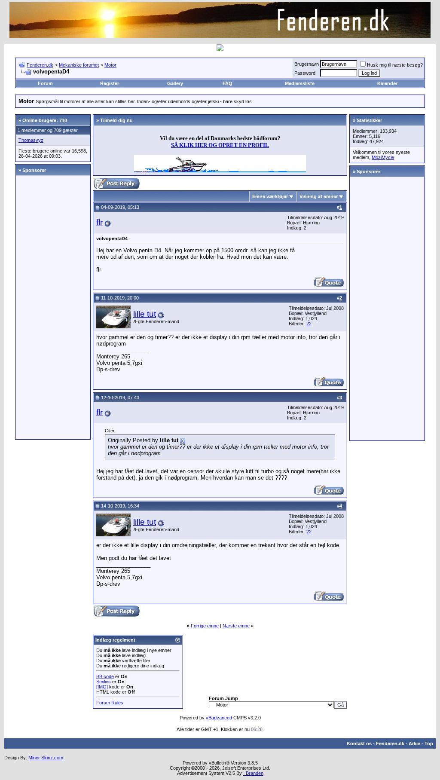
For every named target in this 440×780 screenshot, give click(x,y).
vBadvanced (219, 717)
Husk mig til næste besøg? (395, 64)
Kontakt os (359, 743)
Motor (110, 64)
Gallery (175, 83)
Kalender (387, 83)
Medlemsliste (300, 83)
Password (304, 73)
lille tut (144, 313)
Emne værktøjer (270, 196)
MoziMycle (383, 157)
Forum (45, 83)
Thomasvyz (30, 140)
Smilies (103, 681)
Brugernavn (306, 64)
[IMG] (102, 686)
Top (429, 743)
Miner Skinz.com (45, 757)
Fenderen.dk (40, 64)
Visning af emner (318, 196)
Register (109, 83)
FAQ (227, 83)
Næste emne (236, 625)
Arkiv (414, 743)
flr (99, 222)
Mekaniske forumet (79, 64)
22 (309, 323)
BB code (105, 676)
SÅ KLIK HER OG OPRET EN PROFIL (220, 145)
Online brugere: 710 (44, 120)
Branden (253, 773)
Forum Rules (109, 702)
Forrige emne (205, 625)
